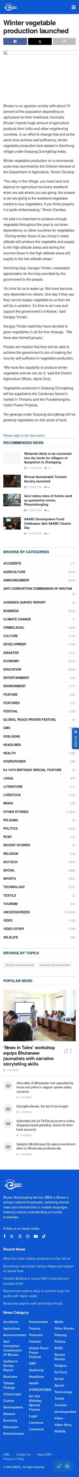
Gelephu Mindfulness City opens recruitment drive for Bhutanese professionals (45, 1146)
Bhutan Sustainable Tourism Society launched (45, 479)
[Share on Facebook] (15, 41)
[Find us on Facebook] (4, 1236)
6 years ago (34, 510)
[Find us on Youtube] (36, 1236)
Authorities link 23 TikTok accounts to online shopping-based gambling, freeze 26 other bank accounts (45, 1125)
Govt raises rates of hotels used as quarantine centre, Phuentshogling (48, 500)
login (17, 435)
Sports (9, 878)
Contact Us (23, 1454)
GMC (7, 728)
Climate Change (17, 619)
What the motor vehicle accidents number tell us (36, 1258)
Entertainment (16, 677)
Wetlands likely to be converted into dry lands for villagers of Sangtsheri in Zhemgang (48, 457)
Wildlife (10, 937)
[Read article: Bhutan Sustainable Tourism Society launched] (12, 481)
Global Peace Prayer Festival (29, 719)
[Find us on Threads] (20, 1236)
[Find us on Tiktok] (44, 1236)
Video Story (13, 928)
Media (8, 803)
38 (48, 487)
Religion (10, 853)
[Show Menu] (74, 7)
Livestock (12, 795)
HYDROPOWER (14, 761)
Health (9, 753)
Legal (8, 778)
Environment (14, 686)
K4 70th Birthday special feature (32, 770)
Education (12, 669)
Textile (9, 895)
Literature (13, 786)
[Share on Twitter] (40, 41)
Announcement (16, 580)
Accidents (12, 563)
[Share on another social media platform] (64, 41)
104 (49, 467)
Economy (11, 661)
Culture (10, 636)
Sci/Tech (10, 862)
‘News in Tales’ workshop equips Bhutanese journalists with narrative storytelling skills (29, 1055)
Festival (10, 711)
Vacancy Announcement (55, 965)
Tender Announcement (19, 965)
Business (11, 611)
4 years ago (34, 533)
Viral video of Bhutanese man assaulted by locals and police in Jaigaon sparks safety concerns (44, 1087)
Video (8, 920)
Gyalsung (11, 736)
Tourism (10, 903)
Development (15, 644)
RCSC (7, 836)
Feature (10, 694)
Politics (10, 828)
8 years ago (34, 487)
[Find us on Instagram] (27, 1236)
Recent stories (16, 845)
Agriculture (14, 572)
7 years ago (34, 467)
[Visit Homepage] (10, 7)
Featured (11, 703)
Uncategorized (16, 912)
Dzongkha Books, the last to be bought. (42, 1106)
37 (48, 533)
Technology (14, 887)
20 (48, 510)
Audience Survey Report (24, 602)
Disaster (11, 652)
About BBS (44, 1454)
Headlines (12, 744)
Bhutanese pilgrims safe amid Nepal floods (33, 1303)
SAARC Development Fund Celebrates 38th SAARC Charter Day (47, 523)
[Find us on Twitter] (12, 1236)
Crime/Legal (14, 627)
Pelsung (10, 820)
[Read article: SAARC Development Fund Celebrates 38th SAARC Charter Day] (12, 523)
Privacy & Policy (14, 1459)
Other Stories (15, 811)
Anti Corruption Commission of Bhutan (37, 588)
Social (9, 870)
